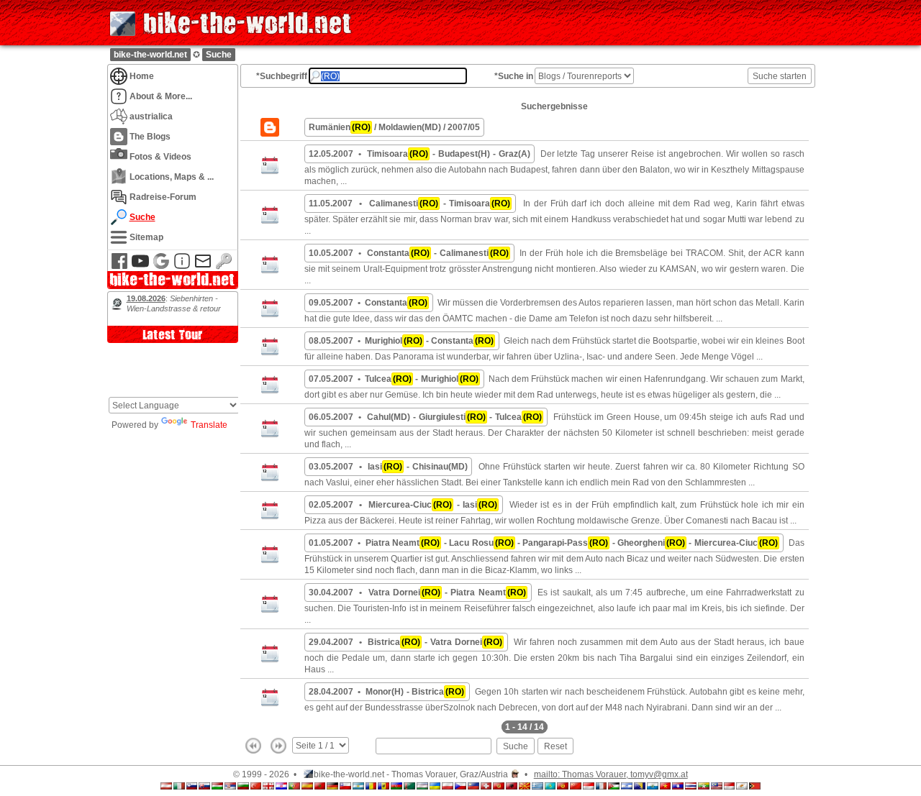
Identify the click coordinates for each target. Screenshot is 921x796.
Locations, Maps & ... (172, 176)
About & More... (161, 96)
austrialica (151, 116)
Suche (219, 55)
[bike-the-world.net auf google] (161, 267)
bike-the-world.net (150, 55)
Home (142, 76)
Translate (209, 425)
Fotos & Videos (160, 156)
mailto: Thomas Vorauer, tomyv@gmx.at (611, 774)
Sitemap (146, 237)
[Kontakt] (203, 267)
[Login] (223, 267)
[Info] (182, 267)
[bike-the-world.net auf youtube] (140, 267)
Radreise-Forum (163, 196)
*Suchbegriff (281, 76)
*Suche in (513, 76)
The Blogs (150, 136)
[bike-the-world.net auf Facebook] (119, 267)
